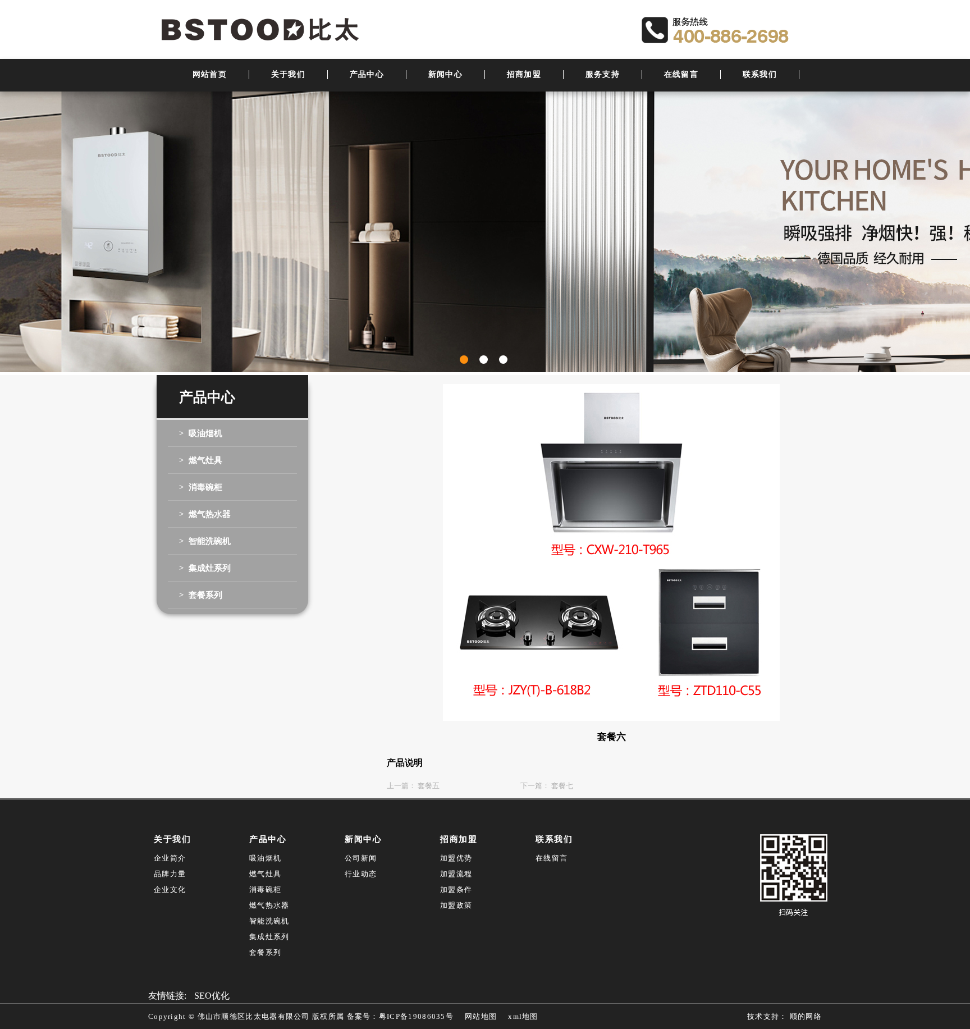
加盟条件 (456, 889)
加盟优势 (456, 858)
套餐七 (562, 785)
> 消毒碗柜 (200, 487)
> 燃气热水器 (205, 514)
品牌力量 (170, 874)
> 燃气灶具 (200, 460)
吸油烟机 (265, 858)
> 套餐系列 (200, 595)
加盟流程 (456, 874)
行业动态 (361, 874)
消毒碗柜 (265, 889)
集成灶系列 (269, 936)
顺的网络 (805, 1016)
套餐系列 (265, 952)
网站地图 (481, 1016)
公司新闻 (361, 858)
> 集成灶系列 (205, 568)
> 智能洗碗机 (205, 541)
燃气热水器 (269, 905)
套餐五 (429, 785)
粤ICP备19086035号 (416, 1016)
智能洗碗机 (269, 921)
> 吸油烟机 (200, 433)
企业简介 (170, 858)
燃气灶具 (265, 874)
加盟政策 (456, 905)
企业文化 (170, 889)
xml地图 (523, 1016)
